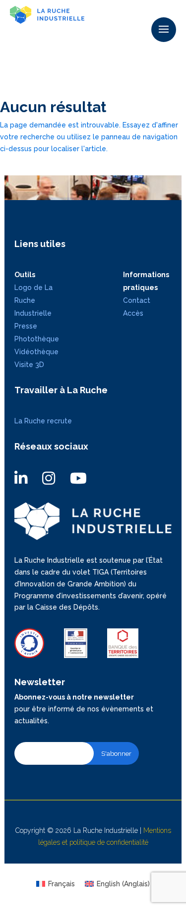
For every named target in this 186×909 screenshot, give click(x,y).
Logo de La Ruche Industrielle (33, 300)
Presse (25, 326)
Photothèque (36, 339)
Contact (136, 300)
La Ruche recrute (43, 421)
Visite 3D (29, 365)
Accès (133, 313)
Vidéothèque (36, 352)
